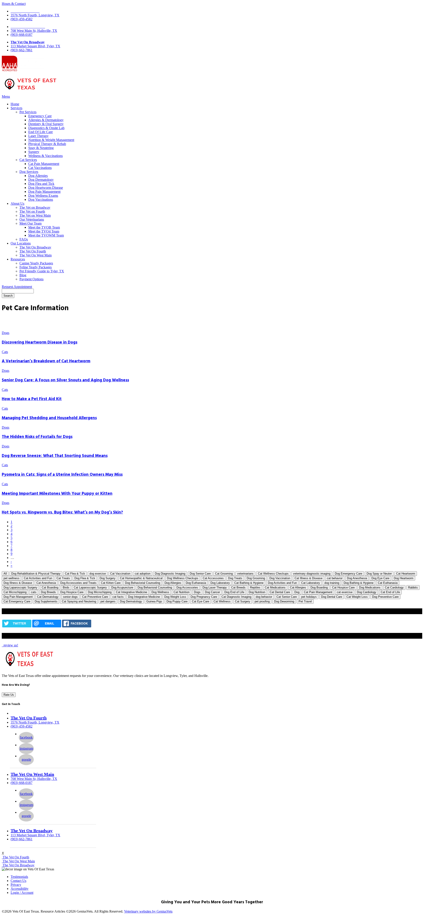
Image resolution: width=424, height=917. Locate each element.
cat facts (118, 596)
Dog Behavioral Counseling (155, 587)
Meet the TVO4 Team (43, 231)
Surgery (33, 152)
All (5, 573)
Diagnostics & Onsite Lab (46, 128)
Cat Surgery (242, 601)
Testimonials (19, 877)
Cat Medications (275, 587)
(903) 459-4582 (21, 19)
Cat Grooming (224, 573)
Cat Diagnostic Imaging (236, 596)
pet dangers (107, 601)
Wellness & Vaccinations (45, 156)
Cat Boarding (50, 587)
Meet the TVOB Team (44, 227)
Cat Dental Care (280, 592)
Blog (22, 275)
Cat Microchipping (15, 592)
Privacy (16, 884)
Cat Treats (63, 578)
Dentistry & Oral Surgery (46, 124)
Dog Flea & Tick (84, 578)
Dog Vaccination (279, 578)
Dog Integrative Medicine (144, 596)
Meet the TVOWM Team (46, 235)
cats (33, 592)
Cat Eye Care (200, 601)
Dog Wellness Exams (43, 195)
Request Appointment (17, 286)
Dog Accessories (187, 587)
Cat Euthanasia (388, 583)
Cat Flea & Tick (75, 573)
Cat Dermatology (48, 596)
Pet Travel (305, 601)
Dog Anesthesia (357, 578)
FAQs (23, 239)
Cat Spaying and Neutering (79, 601)
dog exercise (97, 573)
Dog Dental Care (331, 596)
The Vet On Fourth (32, 251)
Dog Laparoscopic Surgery (20, 587)
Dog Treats (235, 578)
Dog (296, 592)
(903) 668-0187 (21, 34)
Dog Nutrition (257, 592)
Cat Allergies (298, 587)
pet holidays (309, 596)
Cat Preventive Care (95, 596)
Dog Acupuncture (122, 587)
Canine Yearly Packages (36, 263)
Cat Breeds (238, 587)
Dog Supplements (46, 601)
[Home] (30, 90)
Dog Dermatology (41, 179)
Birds (66, 587)
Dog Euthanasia (196, 583)
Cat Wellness (222, 601)
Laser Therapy (38, 136)
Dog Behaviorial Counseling (142, 583)
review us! (10, 645)
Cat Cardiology (394, 587)
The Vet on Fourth (32, 211)
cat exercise (344, 592)
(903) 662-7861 (21, 50)
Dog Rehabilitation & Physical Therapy (36, 573)
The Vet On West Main (35, 255)
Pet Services (27, 112)
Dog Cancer (212, 592)
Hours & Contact (14, 4)
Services (16, 108)
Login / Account (22, 892)
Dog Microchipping (100, 592)
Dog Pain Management (44, 191)
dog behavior (264, 596)
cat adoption (142, 573)
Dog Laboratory (220, 583)
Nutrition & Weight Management (51, 140)
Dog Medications (369, 587)
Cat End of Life (390, 592)
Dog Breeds (48, 592)
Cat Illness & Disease (308, 578)
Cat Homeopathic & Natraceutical (141, 578)
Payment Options (31, 279)
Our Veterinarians (31, 219)
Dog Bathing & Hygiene (358, 583)
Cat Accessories (213, 578)
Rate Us (9, 694)
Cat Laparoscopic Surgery (90, 587)
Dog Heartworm (403, 578)
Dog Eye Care (380, 578)
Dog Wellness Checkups (182, 578)
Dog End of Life (234, 592)
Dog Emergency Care (348, 573)
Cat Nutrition (181, 592)
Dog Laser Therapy (215, 587)
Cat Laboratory (310, 583)
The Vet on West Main (35, 215)
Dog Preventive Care (385, 596)
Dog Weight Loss (175, 596)
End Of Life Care (40, 132)
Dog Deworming (284, 601)
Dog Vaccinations (40, 199)
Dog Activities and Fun (282, 583)
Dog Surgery (107, 578)
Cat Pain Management (43, 164)
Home (15, 104)
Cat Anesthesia (46, 583)
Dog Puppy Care (177, 601)
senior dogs (70, 596)
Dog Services (28, 172)
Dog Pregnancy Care (204, 596)
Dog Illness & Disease (18, 583)
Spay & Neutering (41, 148)
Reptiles (255, 587)
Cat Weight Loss (357, 596)
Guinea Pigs (154, 601)
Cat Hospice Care (343, 587)
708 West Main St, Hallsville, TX (34, 30)
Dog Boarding (319, 587)
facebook (26, 737)
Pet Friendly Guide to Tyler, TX (41, 271)
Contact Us (18, 881)
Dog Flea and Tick (41, 183)
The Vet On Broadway (28, 42)
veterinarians (245, 573)
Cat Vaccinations (40, 168)
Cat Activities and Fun (38, 578)
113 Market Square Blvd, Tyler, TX (35, 46)
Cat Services (28, 160)
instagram (26, 748)
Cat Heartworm (405, 573)
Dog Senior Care (200, 573)
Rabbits (413, 587)
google (26, 759)
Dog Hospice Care (71, 592)
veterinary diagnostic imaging (311, 573)
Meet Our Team (30, 223)
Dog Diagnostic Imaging (170, 573)
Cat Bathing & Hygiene (248, 583)
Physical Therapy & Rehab (47, 144)
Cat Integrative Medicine (131, 592)
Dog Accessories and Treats (78, 583)
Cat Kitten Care (111, 583)
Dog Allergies (38, 176)
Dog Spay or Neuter (379, 573)
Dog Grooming (256, 578)
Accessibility (19, 888)
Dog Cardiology (366, 592)
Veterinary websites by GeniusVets (148, 911)
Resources (18, 259)
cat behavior (335, 578)
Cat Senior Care (286, 596)
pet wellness (11, 578)
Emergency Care (40, 116)
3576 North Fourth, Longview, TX (35, 15)
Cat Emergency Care (17, 601)
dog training (331, 583)
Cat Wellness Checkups (273, 573)
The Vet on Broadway (34, 207)
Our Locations (21, 243)
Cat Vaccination (120, 573)
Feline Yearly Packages (35, 267)
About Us (17, 203)
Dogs (197, 592)
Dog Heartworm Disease (45, 187)
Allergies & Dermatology (46, 120)
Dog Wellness (160, 592)
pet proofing (262, 601)
